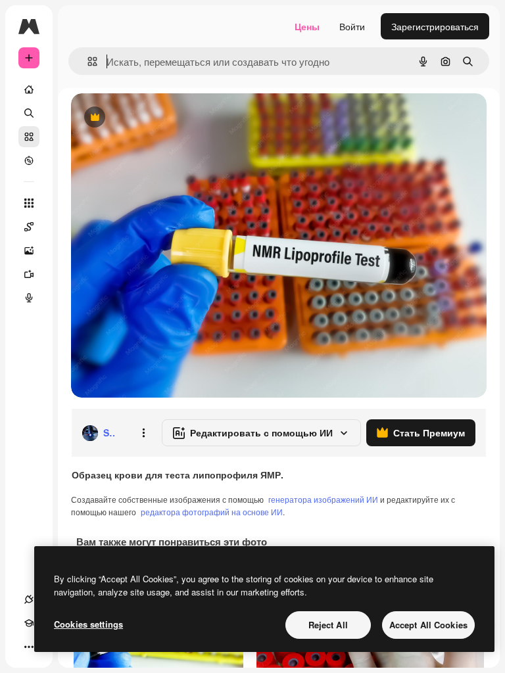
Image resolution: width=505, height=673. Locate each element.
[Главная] (28, 89)
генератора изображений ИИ (323, 499)
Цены (307, 26)
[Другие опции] (143, 433)
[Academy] (28, 623)
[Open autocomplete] (87, 61)
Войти (352, 26)
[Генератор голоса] (28, 297)
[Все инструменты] (28, 203)
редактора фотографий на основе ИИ (212, 511)
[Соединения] (28, 599)
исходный (159, 118)
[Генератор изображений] (28, 250)
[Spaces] (28, 226)
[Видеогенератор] (28, 274)
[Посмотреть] (28, 160)
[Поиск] (28, 113)
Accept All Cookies (428, 624)
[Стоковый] (28, 136)
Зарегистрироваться (435, 26)
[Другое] (28, 646)
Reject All (328, 624)
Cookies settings (88, 624)
